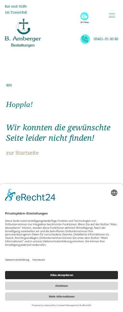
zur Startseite (22, 152)
